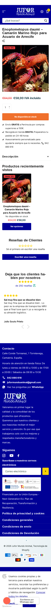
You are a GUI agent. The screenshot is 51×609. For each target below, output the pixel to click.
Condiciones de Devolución (20, 533)
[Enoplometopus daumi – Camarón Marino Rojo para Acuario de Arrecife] (16, 188)
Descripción (10, 156)
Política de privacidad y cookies (23, 513)
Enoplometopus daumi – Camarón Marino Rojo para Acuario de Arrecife (16, 209)
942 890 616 (14, 377)
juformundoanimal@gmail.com (24, 382)
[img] (25, 282)
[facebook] (18, 455)
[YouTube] (11, 455)
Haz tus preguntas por (25, 387)
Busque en (45, 20)
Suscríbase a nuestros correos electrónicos (19, 462)
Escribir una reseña (25, 257)
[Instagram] (3, 455)
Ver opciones (16, 226)
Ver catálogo (4, 11)
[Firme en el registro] (41, 11)
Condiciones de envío (16, 526)
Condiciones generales (17, 519)
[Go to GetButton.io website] (6, 606)
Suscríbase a (45, 471)
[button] (10, 104)
